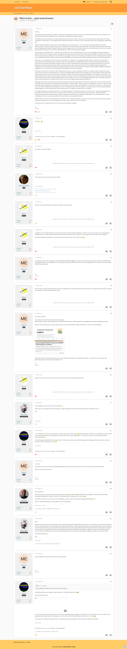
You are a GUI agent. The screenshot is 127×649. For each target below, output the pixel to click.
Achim (48, 631)
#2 (111, 118)
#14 (111, 488)
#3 (111, 146)
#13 (111, 461)
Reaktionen (19, 47)
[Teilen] (112, 24)
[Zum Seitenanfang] (124, 647)
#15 (111, 518)
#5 (111, 202)
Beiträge (18, 49)
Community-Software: (63, 646)
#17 (111, 581)
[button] (87, 2)
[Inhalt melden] (106, 112)
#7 (111, 257)
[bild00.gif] (51, 604)
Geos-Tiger (49, 543)
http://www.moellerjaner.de (42, 190)
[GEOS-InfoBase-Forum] (63, 8)
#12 (111, 430)
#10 (111, 375)
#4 (111, 174)
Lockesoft (49, 508)
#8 (111, 285)
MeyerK (23, 20)
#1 (111, 28)
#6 (111, 229)
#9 (111, 313)
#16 (111, 553)
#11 (111, 402)
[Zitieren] (110, 112)
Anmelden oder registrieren (100, 2)
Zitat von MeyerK (42, 586)
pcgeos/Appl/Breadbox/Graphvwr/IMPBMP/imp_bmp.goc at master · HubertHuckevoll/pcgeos (49, 343)
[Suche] (110, 2)
